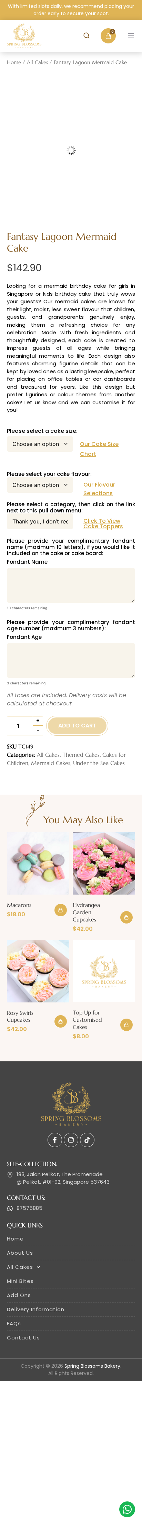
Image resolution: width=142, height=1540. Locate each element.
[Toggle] (131, 36)
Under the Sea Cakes (99, 762)
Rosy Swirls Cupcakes (20, 1016)
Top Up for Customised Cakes (87, 1019)
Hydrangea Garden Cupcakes (86, 912)
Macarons (19, 904)
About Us (20, 1252)
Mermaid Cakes (50, 762)
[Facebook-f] (55, 1140)
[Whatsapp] (127, 1509)
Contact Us (23, 1337)
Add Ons (19, 1295)
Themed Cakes (81, 754)
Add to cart (77, 726)
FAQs (14, 1323)
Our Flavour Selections (99, 489)
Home (14, 62)
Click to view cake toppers (103, 523)
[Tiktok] (87, 1140)
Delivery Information (35, 1309)
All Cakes (37, 62)
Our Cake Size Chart (99, 449)
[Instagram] (71, 1140)
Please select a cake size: (42, 431)
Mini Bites (20, 1281)
